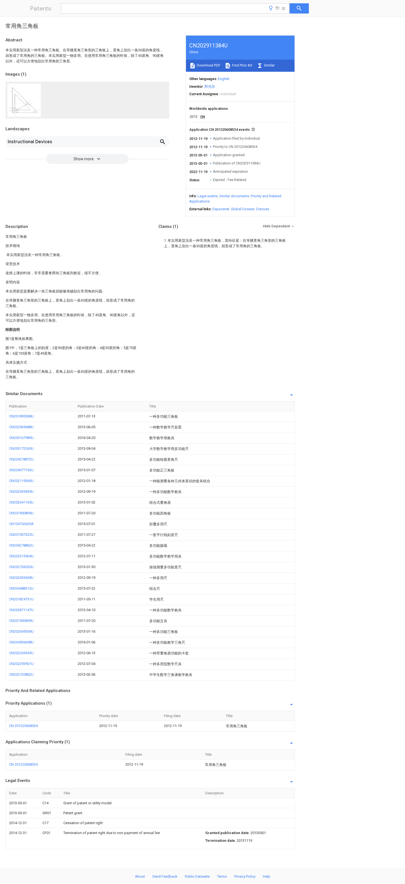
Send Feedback (164, 876)
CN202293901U (21, 664)
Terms (222, 876)
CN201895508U (21, 416)
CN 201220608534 (23, 726)
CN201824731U (21, 599)
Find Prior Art (241, 65)
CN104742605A (21, 524)
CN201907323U (21, 534)
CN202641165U (21, 502)
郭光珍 (209, 86)
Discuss (262, 209)
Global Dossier (243, 209)
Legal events (208, 196)
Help (266, 876)
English (223, 79)
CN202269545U (21, 653)
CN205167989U (21, 438)
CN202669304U (21, 631)
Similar (269, 65)
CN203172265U (21, 448)
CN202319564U (21, 556)
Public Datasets (197, 876)
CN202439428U (21, 578)
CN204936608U (21, 642)
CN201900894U (21, 513)
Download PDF (208, 65)
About (140, 876)
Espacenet (220, 209)
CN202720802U (21, 674)
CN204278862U (21, 545)
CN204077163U (21, 470)
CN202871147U (21, 610)
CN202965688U (21, 427)
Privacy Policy (244, 876)
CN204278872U (21, 459)
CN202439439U (21, 491)
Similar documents (234, 196)
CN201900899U (21, 621)
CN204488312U (21, 588)
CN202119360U (21, 481)
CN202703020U (21, 567)
